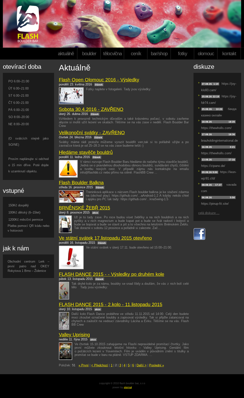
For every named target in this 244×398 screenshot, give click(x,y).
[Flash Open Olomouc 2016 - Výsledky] (71, 95)
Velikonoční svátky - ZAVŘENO (92, 132)
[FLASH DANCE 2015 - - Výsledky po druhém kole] (64, 290)
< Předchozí (99, 365)
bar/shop (159, 53)
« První (84, 365)
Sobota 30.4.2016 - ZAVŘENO (91, 109)
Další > (142, 365)
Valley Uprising (74, 334)
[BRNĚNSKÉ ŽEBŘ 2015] (65, 224)
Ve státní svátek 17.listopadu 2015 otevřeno (105, 238)
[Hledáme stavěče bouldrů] (68, 169)
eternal (128, 387)
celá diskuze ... (208, 213)
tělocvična (112, 53)
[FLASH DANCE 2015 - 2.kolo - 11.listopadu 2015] (64, 321)
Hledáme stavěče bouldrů (86, 152)
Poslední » (156, 365)
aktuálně (66, 53)
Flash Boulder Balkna (81, 182)
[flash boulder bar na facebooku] (199, 239)
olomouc (206, 53)
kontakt (229, 53)
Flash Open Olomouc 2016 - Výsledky (99, 79)
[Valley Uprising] (65, 351)
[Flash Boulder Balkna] (71, 196)
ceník (136, 53)
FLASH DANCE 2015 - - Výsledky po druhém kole (111, 274)
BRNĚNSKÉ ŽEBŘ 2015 (84, 207)
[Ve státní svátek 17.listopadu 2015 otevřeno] (71, 257)
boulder (89, 53)
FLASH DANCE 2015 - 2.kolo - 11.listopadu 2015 (110, 304)
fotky (182, 53)
